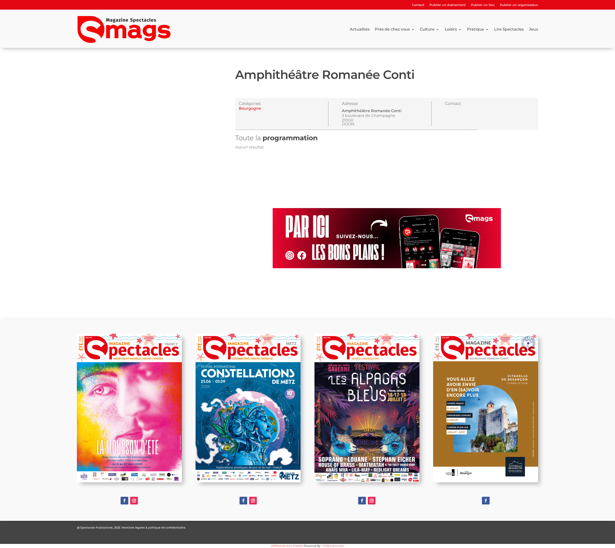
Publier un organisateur (519, 5)
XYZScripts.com (333, 546)
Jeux (533, 29)
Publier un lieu (483, 5)
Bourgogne (250, 108)
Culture (427, 29)
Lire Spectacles (509, 29)
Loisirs (451, 29)
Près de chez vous (392, 29)
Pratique (475, 29)
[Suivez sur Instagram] (134, 500)
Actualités (359, 29)
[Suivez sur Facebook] (124, 500)
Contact (418, 5)
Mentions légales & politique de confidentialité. (154, 527)
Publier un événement (448, 5)
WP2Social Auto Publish (287, 546)
